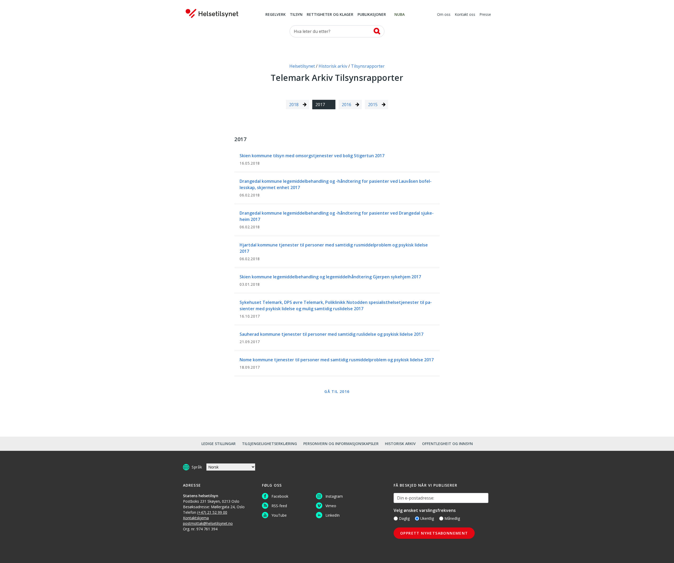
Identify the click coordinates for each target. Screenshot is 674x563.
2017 (320, 104)
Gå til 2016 (336, 391)
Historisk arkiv (400, 443)
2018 (294, 104)
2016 (346, 104)
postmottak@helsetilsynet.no (208, 523)
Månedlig (452, 518)
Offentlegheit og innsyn (447, 443)
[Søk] (377, 31)
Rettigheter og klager (330, 15)
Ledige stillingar (218, 443)
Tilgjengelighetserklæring (269, 443)
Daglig (404, 518)
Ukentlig (427, 518)
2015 (373, 104)
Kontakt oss (465, 15)
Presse (485, 15)
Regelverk (275, 15)
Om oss (443, 15)
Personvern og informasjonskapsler (341, 443)
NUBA (399, 15)
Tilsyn (296, 15)
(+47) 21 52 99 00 (212, 512)
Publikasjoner (372, 15)
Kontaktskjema (196, 517)
